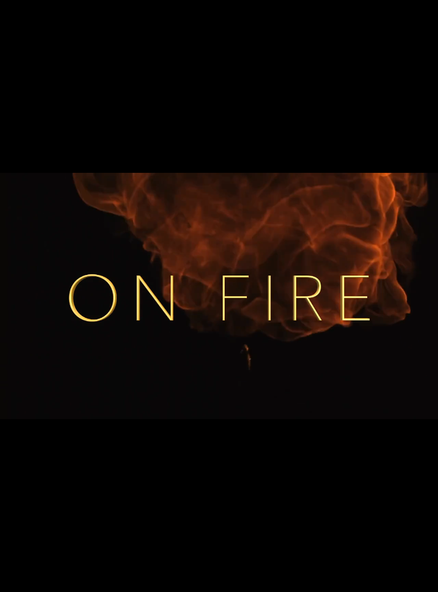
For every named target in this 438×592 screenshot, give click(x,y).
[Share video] (423, 14)
